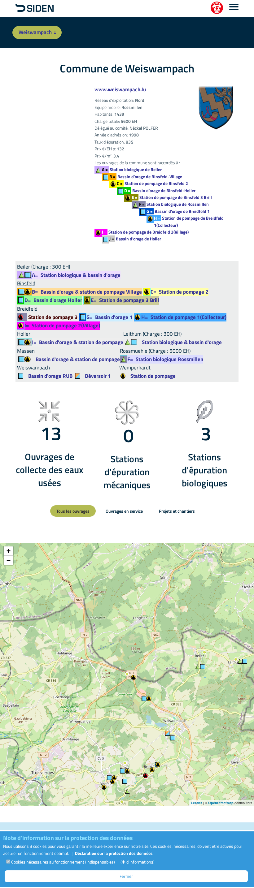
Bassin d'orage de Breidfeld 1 (178, 211)
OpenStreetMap (221, 802)
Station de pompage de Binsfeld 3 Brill (172, 197)
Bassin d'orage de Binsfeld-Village (145, 176)
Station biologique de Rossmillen (174, 204)
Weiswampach (35, 32)
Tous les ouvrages (73, 511)
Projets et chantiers (177, 511)
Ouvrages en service (124, 511)
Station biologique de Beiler (132, 169)
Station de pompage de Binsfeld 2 (152, 183)
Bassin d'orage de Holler (135, 238)
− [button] (9, 560)
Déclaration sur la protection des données (114, 853)
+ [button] (9, 551)
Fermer (126, 876)
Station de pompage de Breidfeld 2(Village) (145, 232)
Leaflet (196, 802)
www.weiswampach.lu (120, 89)
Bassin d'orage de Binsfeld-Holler (159, 190)
